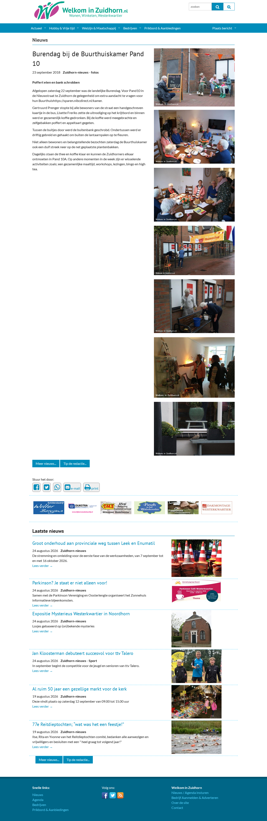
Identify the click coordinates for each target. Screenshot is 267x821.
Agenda (37, 800)
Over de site (180, 803)
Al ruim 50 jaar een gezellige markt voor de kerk (79, 689)
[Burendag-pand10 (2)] (194, 136)
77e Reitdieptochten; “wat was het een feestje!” (78, 724)
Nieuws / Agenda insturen (190, 793)
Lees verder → (42, 566)
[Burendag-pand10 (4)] (194, 250)
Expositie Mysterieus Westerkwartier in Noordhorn (81, 614)
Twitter (113, 795)
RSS (120, 795)
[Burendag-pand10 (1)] (194, 77)
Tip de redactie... (74, 463)
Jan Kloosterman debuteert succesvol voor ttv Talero (82, 653)
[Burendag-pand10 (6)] (194, 306)
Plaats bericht (222, 28)
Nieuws (40, 40)
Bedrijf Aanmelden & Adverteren (194, 798)
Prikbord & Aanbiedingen (162, 28)
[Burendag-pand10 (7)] (194, 367)
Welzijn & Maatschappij (99, 28)
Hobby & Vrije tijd (62, 28)
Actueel (36, 28)
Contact (177, 808)
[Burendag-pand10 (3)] (194, 194)
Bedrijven (130, 28)
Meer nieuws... (46, 463)
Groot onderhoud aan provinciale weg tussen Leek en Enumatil (93, 543)
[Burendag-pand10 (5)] (194, 428)
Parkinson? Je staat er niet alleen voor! (69, 583)
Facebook (105, 795)
